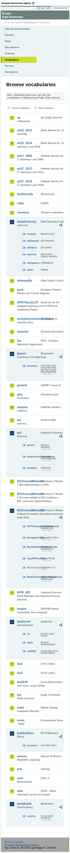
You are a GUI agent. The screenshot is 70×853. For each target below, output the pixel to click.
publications (25, 733)
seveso (22, 756)
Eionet (18, 23)
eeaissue (32, 254)
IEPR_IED (23, 592)
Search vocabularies (21, 108)
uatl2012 (31, 651)
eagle (30, 642)
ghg (19, 394)
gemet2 (22, 385)
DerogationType (33, 537)
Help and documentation (17, 28)
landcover (24, 621)
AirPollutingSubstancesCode (33, 526)
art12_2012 (24, 130)
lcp (19, 694)
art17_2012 (24, 168)
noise (21, 720)
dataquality (24, 280)
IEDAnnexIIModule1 (28, 481)
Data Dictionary (30, 23)
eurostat (22, 331)
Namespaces (11, 72)
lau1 (20, 663)
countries (32, 366)
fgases (21, 353)
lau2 (20, 672)
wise (20, 790)
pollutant (32, 468)
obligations (33, 263)
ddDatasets (33, 240)
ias (19, 419)
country (31, 816)
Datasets (9, 35)
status (30, 269)
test (19, 769)
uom (20, 778)
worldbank (24, 803)
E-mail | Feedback (14, 841)
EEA (19, 3)
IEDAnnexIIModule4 (28, 510)
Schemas (10, 53)
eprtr (20, 289)
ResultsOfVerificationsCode (33, 547)
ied (19, 432)
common (23, 212)
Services (9, 65)
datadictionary (27, 221)
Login (42, 8)
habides (22, 407)
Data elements (12, 47)
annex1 (31, 445)
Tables (8, 41)
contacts (31, 234)
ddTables (32, 247)
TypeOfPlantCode (33, 558)
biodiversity (25, 194)
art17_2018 (24, 181)
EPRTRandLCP (27, 302)
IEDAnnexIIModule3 (28, 493)
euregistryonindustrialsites (28, 318)
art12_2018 (24, 143)
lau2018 (22, 682)
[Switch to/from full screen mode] (49, 8)
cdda (20, 203)
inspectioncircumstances (33, 456)
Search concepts (45, 108)
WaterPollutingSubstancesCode (33, 577)
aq (18, 117)
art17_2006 (24, 155)
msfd (20, 707)
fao (19, 340)
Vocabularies (12, 59)
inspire (21, 608)
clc (28, 634)
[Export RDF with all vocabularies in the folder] (60, 225)
